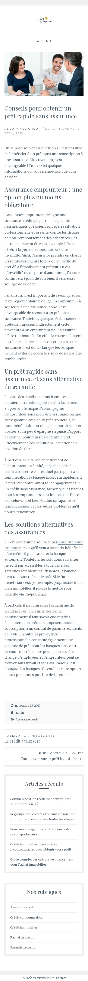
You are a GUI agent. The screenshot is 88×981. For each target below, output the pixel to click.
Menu (46, 41)
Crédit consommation (26, 917)
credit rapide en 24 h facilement (52, 402)
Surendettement (22, 947)
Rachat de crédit (22, 937)
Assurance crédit (23, 128)
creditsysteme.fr (43, 978)
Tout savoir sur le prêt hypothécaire (52, 756)
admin (19, 712)
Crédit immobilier (24, 927)
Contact (61, 978)
